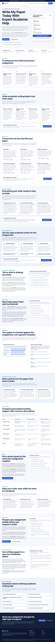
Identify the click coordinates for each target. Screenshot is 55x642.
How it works (36, 3)
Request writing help (47, 126)
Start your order (42, 620)
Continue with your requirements (42, 35)
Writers (40, 3)
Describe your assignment (46, 260)
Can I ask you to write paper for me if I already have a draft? (38, 604)
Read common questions (16, 541)
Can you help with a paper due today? (9, 594)
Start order (50, 3)
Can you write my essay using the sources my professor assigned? (12, 598)
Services (31, 3)
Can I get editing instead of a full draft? (35, 597)
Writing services (32, 632)
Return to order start (6, 541)
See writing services (14, 39)
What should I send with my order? (34, 594)
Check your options (47, 178)
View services (49, 620)
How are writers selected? (7, 604)
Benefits (43, 3)
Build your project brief (47, 219)
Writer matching (32, 633)
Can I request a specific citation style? (35, 601)
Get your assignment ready (7, 478)
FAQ (46, 3)
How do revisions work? (7, 601)
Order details (44, 633)
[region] (27, 432)
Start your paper (6, 39)
